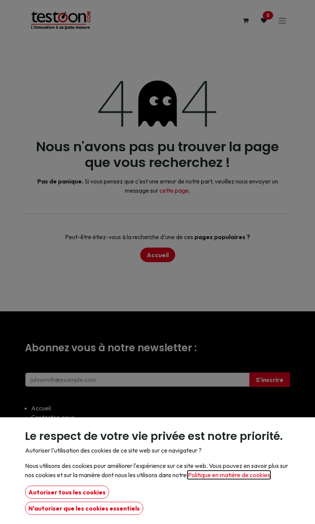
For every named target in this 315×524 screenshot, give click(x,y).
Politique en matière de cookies (229, 475)
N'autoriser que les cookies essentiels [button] (84, 508)
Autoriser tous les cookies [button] (67, 492)
